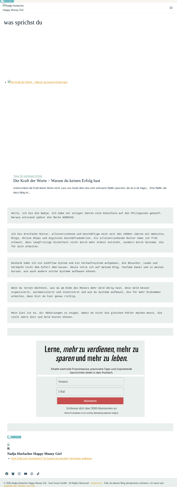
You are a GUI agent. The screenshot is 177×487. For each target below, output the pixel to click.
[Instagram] (19, 474)
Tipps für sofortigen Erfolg (27, 176)
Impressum (96, 483)
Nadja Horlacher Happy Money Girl (34, 454)
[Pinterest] (32, 474)
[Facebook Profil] (7, 474)
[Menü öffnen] (171, 7)
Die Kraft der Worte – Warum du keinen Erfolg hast (56, 180)
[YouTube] (25, 474)
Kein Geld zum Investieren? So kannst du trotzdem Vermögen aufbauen (51, 458)
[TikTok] (38, 474)
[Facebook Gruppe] (13, 474)
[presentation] (90, 124)
